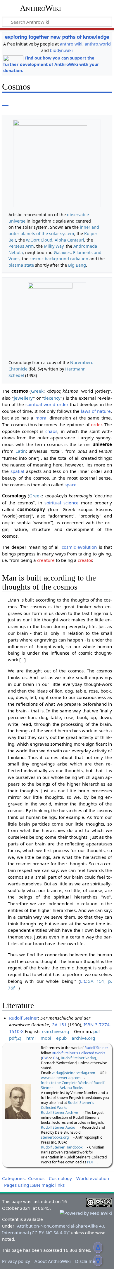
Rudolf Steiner (23, 1018)
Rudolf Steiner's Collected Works (78, 1052)
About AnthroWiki (52, 1261)
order (96, 424)
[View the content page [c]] (5, 101)
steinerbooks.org (55, 1137)
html (31, 1038)
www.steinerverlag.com (60, 1077)
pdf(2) (15, 1038)
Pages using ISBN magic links (34, 1185)
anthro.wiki (71, 44)
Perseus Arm (21, 246)
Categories (13, 1178)
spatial (17, 471)
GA (55, 1057)
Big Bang (77, 265)
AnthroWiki (40, 8)
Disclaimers (87, 1261)
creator (85, 560)
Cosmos (36, 1178)
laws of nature (96, 411)
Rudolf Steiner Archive (59, 1112)
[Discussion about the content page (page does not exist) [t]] (18, 101)
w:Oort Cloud (39, 240)
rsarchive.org (55, 1031)
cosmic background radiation (59, 258)
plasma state (21, 265)
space (71, 484)
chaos (51, 431)
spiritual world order (46, 404)
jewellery (23, 398)
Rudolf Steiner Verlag (78, 1057)
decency (52, 398)
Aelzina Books (71, 1087)
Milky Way (53, 246)
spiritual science (61, 503)
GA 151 (59, 1024)
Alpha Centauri (69, 240)
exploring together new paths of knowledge (57, 37)
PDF (90, 1162)
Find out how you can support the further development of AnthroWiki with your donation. (51, 64)
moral (41, 418)
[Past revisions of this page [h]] (78, 101)
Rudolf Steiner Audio (58, 1127)
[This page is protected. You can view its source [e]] (67, 101)
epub (61, 1038)
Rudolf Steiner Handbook (61, 1147)
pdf (96, 1031)
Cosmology (60, 1178)
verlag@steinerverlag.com (73, 1072)
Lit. (83, 981)
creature (46, 560)
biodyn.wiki (61, 50)
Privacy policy (16, 1261)
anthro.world (98, 44)
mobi (46, 1038)
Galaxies (62, 252)
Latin (20, 451)
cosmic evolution (79, 547)
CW (45, 1057)
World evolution (92, 1178)
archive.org (83, 1038)
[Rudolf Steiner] (18, 1101)
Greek (37, 391)
